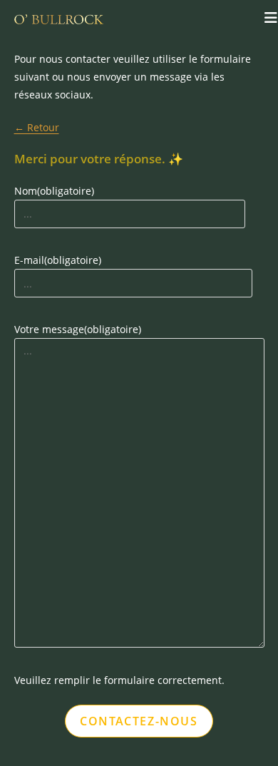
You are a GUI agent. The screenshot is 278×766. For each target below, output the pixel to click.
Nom (54, 191)
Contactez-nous (138, 721)
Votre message (77, 329)
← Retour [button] (36, 127)
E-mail (57, 260)
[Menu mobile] (271, 17)
